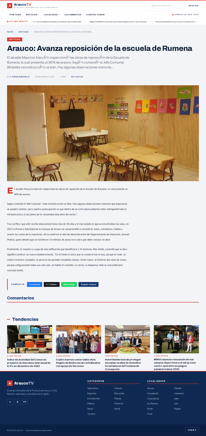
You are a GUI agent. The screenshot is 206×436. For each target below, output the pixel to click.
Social (117, 408)
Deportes (91, 393)
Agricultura (92, 388)
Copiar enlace (88, 284)
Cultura (118, 388)
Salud (90, 408)
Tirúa (149, 414)
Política (90, 403)
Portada (15, 14)
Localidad (52, 14)
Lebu (176, 398)
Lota (176, 403)
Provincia (118, 403)
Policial (117, 398)
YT (24, 402)
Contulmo (179, 393)
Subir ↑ (192, 430)
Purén (150, 408)
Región (177, 408)
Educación (119, 393)
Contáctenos (95, 14)
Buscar (193, 5)
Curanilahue (153, 398)
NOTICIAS (24, 32)
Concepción (153, 393)
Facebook (34, 284)
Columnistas (72, 14)
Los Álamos (152, 403)
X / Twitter (51, 284)
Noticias (32, 14)
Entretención (93, 398)
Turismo (91, 414)
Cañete (177, 388)
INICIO (10, 32)
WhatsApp (69, 284)
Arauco (150, 388)
